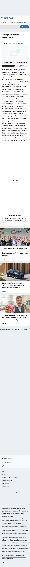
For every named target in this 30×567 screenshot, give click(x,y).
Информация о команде (7, 480)
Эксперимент (11, 22)
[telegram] (17, 180)
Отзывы (3, 474)
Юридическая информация (8, 498)
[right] (28, 22)
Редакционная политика (7, 495)
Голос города (19, 22)
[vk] (12, 180)
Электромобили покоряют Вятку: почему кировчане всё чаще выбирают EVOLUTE (14, 220)
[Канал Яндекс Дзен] (8, 66)
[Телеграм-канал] (8, 462)
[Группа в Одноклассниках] (5, 462)
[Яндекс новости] (22, 62)
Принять (24, 27)
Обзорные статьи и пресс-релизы (9, 477)
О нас (3, 471)
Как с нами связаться (6, 489)
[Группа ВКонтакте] (8, 62)
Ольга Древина (18, 43)
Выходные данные (6, 500)
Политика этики (5, 486)
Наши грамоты (5, 483)
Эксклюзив (3, 22)
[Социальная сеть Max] (22, 66)
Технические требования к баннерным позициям (13, 492)
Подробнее (10, 516)
